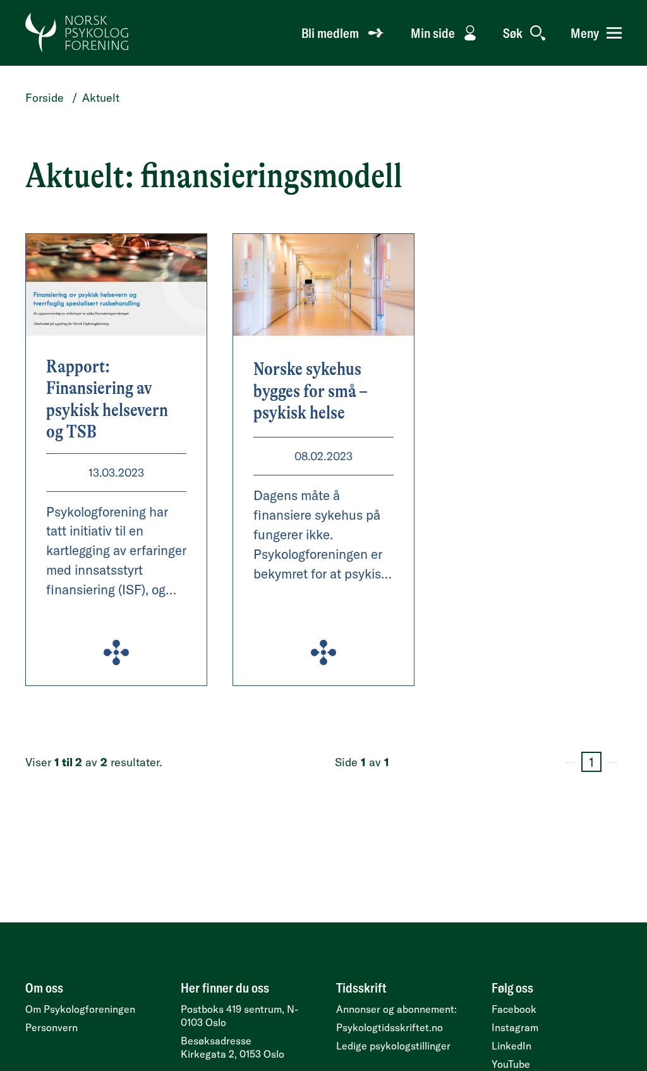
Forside (44, 97)
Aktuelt (100, 97)
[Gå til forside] (77, 33)
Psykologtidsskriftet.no (389, 1027)
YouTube (511, 1064)
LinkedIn (511, 1045)
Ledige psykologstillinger (393, 1045)
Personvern (51, 1027)
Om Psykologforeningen (80, 1009)
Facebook (514, 1009)
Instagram (515, 1027)
